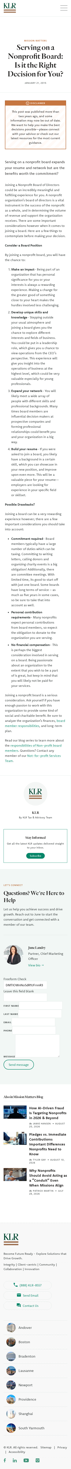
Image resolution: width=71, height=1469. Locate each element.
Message (9, 1056)
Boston (24, 1342)
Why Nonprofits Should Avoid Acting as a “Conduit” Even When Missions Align (48, 1178)
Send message (19, 1065)
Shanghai (26, 1413)
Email (8, 1022)
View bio (34, 965)
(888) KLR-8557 (31, 1285)
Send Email (30, 1295)
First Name (11, 1005)
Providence (27, 1399)
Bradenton (27, 1356)
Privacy (62, 1447)
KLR (35, 812)
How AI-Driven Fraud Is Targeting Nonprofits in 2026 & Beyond (47, 1113)
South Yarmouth (31, 1428)
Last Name (11, 1014)
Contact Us (30, 1306)
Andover (25, 1327)
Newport (26, 1385)
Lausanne (26, 1370)
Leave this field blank (19, 991)
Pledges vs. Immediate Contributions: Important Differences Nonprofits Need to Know (47, 1144)
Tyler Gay (39, 1159)
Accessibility (17, 1452)
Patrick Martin (43, 1190)
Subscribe (35, 855)
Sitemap (45, 1447)
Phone (8, 1030)
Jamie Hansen (42, 1123)
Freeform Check (15, 979)
